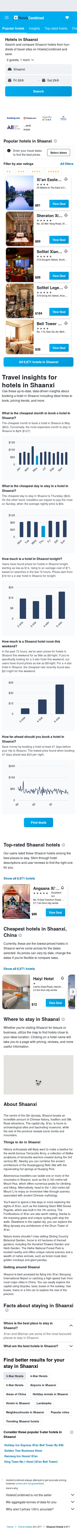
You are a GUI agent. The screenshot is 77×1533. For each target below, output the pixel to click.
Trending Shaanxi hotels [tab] (22, 1421)
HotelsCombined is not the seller (29, 1495)
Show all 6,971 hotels (19, 878)
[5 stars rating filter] (53, 172)
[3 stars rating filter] (21, 172)
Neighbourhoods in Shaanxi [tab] (25, 1412)
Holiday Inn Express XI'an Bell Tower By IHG (34, 1445)
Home (10, 1526)
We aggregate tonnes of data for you (31, 1502)
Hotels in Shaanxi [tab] (18, 1403)
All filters (66, 163)
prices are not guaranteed (30, 1483)
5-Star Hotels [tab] (14, 1385)
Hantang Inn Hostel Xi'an (21, 1456)
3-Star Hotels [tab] (14, 1376)
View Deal (59, 204)
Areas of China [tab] (16, 1394)
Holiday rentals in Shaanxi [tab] (50, 1394)
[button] (6, 17)
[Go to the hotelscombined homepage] (28, 17)
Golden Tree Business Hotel (23, 1451)
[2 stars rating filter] (8, 172)
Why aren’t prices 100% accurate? (30, 1509)
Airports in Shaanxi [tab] (43, 1385)
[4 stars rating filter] (36, 172)
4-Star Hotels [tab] (39, 1376)
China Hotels (25, 1526)
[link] (38, 362)
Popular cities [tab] (60, 1412)
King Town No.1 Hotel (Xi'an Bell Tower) (31, 1462)
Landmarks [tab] (44, 1403)
